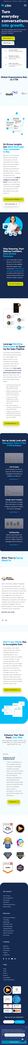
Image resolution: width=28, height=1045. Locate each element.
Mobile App (6, 922)
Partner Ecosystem (8, 930)
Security (5, 975)
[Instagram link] (9, 958)
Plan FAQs (6, 902)
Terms (4, 971)
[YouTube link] (12, 958)
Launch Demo (13, 479)
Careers (5, 952)
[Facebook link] (3, 958)
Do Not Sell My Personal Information (14, 1037)
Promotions (6, 900)
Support (20, 1)
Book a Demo (7, 906)
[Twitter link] (6, 958)
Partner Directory (8, 933)
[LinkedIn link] (15, 958)
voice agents (17, 368)
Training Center (7, 928)
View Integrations (8, 898)
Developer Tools (7, 924)
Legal (4, 969)
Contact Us (6, 950)
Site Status (6, 935)
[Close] (26, 1027)
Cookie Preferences (8, 979)
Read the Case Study (8, 612)
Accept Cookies (14, 1042)
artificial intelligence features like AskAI (11, 180)
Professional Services (9, 904)
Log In (24, 1)
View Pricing (6, 896)
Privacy (5, 973)
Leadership (6, 955)
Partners (14, 1)
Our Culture (6, 948)
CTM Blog (6, 920)
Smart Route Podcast (9, 917)
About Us (5, 946)
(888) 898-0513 (7, 1)
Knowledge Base (8, 926)
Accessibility (6, 977)
